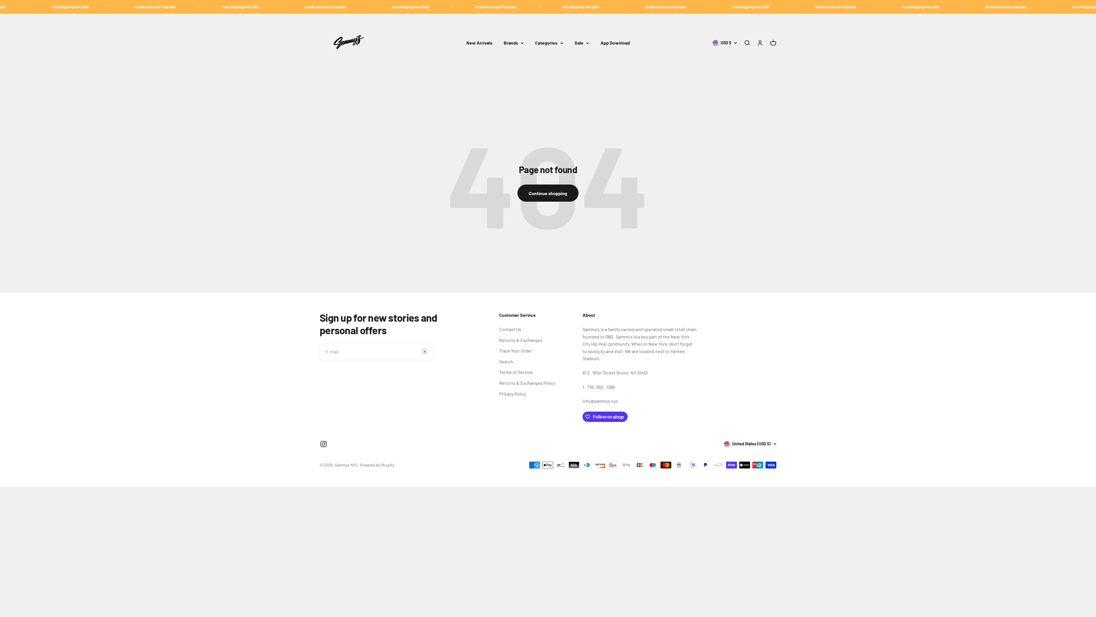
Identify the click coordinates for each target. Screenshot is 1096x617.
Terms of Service (516, 372)
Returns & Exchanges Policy (527, 383)
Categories (546, 43)
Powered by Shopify (377, 464)
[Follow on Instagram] (323, 444)
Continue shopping (548, 193)
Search (506, 361)
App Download (615, 43)
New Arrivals (479, 43)
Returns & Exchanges (521, 340)
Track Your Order (515, 350)
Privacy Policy (512, 393)
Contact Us (510, 329)
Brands (511, 43)
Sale (579, 43)
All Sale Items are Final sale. (82, 7)
